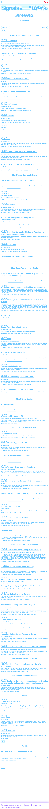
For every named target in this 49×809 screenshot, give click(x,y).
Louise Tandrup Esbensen (23, 43)
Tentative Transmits (7, 583)
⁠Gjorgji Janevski (6, 607)
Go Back (3, 768)
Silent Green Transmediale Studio (15, 282)
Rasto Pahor (6, 154)
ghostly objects (7, 115)
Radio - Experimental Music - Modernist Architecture (22, 232)
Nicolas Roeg (33, 649)
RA (2, 66)
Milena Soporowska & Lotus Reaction (11, 341)
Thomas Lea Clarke (7, 195)
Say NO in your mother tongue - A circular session (21, 481)
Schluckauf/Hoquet (9, 104)
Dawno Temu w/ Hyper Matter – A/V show (18, 467)
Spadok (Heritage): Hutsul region (14, 352)
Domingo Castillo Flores (8, 207)
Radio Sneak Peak (8, 244)
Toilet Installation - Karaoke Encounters (17, 164)
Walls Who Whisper (9, 40)
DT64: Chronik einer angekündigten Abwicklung (21, 549)
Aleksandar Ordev (7, 129)
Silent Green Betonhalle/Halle (14, 437)
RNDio (3, 127)
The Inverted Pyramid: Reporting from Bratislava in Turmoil (22, 300)
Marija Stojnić (6, 621)
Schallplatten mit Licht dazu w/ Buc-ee (17, 389)
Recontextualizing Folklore (12, 366)
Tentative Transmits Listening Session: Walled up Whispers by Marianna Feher (21, 580)
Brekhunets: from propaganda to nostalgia (18, 53)
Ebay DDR (5, 193)
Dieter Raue (14, 649)
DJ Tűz (10, 703)
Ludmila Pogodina (7, 258)
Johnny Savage (14, 607)
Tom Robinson (26, 649)
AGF (4, 483)
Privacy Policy (4, 807)
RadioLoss (5, 139)
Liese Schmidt (6, 118)
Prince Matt (5, 703)
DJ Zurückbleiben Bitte (13, 754)
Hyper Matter (12, 469)
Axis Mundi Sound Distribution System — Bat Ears (22, 493)
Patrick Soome (6, 407)
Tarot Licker (6, 338)
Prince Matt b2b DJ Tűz (10, 701)
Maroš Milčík (21, 234)
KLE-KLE (5, 520)
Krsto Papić (19, 649)
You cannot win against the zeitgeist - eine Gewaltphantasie (18, 218)
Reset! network (6, 685)
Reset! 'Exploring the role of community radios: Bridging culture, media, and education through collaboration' (24, 682)
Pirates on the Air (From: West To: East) (17, 566)
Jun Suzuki (5, 458)
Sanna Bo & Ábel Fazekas (9, 533)
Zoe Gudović (6, 166)
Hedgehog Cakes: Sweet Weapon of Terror (18, 634)
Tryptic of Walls (7, 404)
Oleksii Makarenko (7, 355)
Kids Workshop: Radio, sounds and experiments (21, 664)
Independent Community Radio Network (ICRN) (13, 278)
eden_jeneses (6, 68)
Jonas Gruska (6, 496)
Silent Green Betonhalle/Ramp (13, 188)
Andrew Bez (6, 56)
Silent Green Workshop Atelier (13, 671)
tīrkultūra (5, 81)
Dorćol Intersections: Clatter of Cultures (17, 180)
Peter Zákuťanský (7, 234)
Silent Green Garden (11, 411)
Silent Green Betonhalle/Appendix (11, 691)
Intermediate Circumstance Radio (15, 78)
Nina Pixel (5, 379)
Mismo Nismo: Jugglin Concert (14, 442)
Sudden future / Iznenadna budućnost (16, 91)
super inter (5, 717)
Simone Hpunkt (6, 221)
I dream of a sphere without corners (15, 455)
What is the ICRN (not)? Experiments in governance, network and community (22, 274)
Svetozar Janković (7, 94)
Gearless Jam (6, 530)
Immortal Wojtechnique (10, 506)
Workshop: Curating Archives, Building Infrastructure (23, 287)
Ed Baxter (5, 418)
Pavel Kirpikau (6, 247)
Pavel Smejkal (15, 234)
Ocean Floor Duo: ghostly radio (14, 327)
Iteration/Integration (9, 433)
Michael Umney (11, 418)
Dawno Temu (6, 469)
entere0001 (5, 315)
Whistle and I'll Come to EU (12, 416)
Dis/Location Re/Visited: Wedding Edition (18, 256)
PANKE (6, 712)
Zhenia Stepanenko (7, 636)
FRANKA (5, 754)
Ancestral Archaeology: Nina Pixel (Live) (17, 376)
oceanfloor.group (7, 329)
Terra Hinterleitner (7, 666)
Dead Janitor (11, 520)
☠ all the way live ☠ (9, 204)
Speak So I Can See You (11, 619)
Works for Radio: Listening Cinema (15, 594)
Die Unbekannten (7, 649)
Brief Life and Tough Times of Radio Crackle (19, 151)
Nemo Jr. (8, 733)
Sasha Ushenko (12, 56)
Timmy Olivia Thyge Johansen (10, 43)
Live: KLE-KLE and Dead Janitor (14, 517)
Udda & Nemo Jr (8, 730)
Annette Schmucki (7, 106)
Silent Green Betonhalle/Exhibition (14, 48)
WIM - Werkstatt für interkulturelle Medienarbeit (13, 552)
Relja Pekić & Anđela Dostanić (9, 183)
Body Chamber (6, 317)
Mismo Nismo (6, 445)
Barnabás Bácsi (6, 141)
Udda (4, 733)
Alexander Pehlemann (30, 552)
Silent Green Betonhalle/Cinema (14, 561)
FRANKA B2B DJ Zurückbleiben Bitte (16, 751)
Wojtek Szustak (6, 508)
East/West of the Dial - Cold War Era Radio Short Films (23, 646)
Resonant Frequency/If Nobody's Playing (18, 604)
